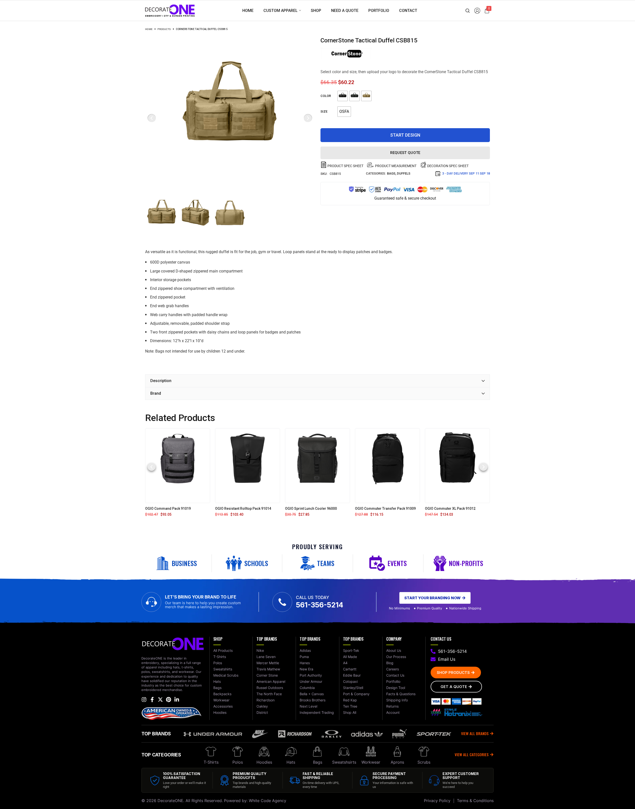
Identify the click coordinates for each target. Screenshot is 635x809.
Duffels (403, 173)
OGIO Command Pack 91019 (168, 508)
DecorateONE (170, 800)
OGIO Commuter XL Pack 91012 (450, 508)
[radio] (343, 96)
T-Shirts (211, 762)
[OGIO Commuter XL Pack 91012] (457, 465)
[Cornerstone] (346, 53)
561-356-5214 (319, 605)
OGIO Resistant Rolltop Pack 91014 (243, 508)
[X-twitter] (160, 699)
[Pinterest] (168, 699)
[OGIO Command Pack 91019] (177, 465)
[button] (152, 467)
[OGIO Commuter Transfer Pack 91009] (387, 465)
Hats (290, 762)
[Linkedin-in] (176, 699)
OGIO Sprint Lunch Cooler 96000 (311, 508)
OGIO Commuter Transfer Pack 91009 (385, 508)
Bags (391, 173)
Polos (237, 762)
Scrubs (423, 762)
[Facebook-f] (152, 699)
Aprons (397, 762)
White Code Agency (267, 800)
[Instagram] (144, 699)
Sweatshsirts (344, 762)
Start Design (405, 135)
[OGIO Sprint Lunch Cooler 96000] (317, 465)
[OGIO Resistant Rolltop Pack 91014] (247, 465)
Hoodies (264, 762)
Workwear (370, 762)
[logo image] (170, 10)
